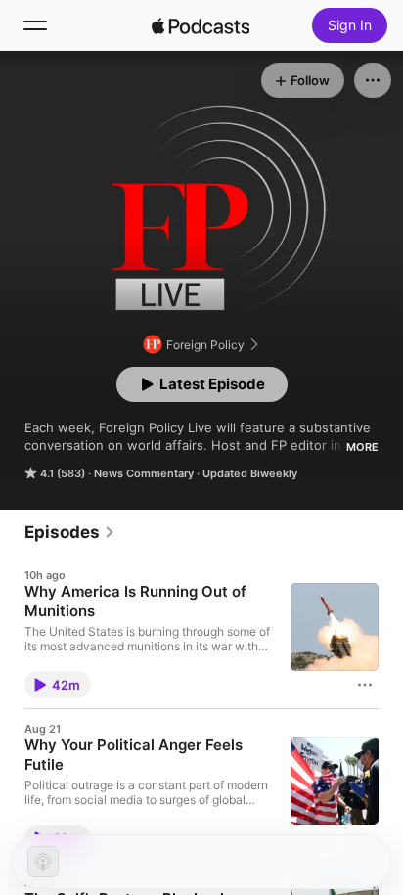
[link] (69, 532)
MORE (362, 447)
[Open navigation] (35, 25)
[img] (200, 25)
